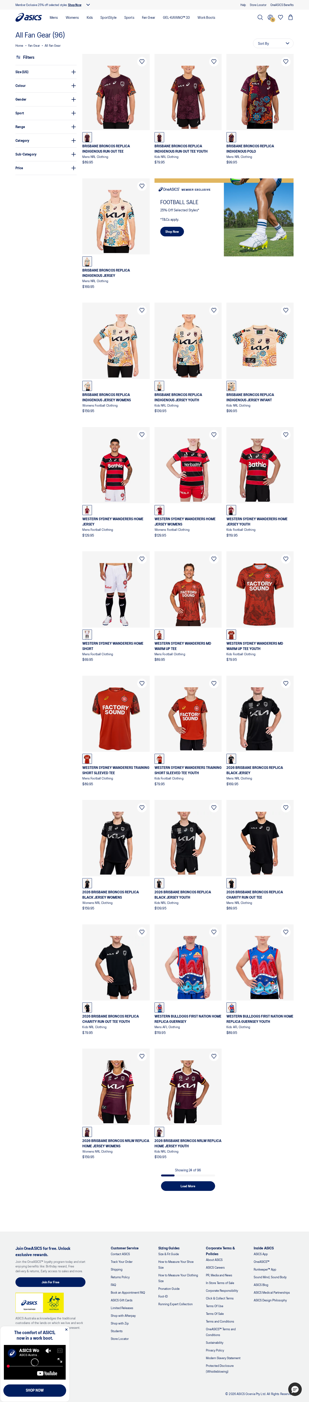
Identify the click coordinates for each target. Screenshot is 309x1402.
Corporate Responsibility (222, 1290)
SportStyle (108, 17)
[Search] (260, 17)
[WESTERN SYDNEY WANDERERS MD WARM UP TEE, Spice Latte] (159, 635)
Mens (54, 17)
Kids (90, 17)
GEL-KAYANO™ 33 (176, 17)
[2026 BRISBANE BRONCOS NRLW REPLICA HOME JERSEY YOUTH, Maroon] (159, 1132)
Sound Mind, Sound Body (270, 1277)
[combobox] (273, 43)
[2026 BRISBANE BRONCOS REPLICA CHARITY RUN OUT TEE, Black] (231, 883)
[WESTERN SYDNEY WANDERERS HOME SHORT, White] (87, 635)
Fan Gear (148, 17)
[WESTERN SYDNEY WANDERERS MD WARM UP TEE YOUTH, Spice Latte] (231, 635)
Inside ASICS (264, 1248)
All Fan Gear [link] (53, 45)
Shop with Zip (120, 1323)
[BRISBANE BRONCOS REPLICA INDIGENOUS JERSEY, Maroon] (87, 261)
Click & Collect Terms (220, 1298)
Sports (129, 17)
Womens (72, 17)
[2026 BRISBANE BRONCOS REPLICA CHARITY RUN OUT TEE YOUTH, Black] (87, 1007)
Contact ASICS (120, 1254)
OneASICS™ (261, 1261)
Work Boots (206, 17)
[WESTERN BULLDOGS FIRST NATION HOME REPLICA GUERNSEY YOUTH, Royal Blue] (231, 1007)
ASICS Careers (215, 1267)
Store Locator (120, 1339)
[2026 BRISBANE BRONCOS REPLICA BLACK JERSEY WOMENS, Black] (87, 883)
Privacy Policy (215, 1350)
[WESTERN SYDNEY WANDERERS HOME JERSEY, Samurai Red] (87, 510)
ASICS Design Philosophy (270, 1300)
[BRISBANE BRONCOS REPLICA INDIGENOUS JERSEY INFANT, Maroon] (231, 386)
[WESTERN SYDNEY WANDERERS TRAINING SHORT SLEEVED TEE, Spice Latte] (87, 759)
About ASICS (214, 1260)
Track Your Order (122, 1261)
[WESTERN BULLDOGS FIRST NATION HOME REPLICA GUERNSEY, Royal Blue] (159, 1007)
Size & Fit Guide (168, 1254)
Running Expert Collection (175, 1304)
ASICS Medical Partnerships (272, 1292)
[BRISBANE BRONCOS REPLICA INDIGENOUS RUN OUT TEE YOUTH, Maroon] (159, 137)
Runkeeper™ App (265, 1269)
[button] (295, 1389)
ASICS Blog (261, 1285)
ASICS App (261, 1254)
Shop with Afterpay (123, 1315)
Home (19, 45)
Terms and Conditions (220, 1321)
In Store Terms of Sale (220, 1283)
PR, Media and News (219, 1275)
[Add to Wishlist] (142, 61)
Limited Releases (122, 1308)
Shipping (116, 1269)
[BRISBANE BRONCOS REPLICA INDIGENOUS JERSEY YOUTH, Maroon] (159, 386)
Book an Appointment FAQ (128, 1292)
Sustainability (214, 1342)
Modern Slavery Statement (223, 1358)
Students (117, 1331)
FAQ (113, 1285)
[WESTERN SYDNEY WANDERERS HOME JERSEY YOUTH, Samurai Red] (231, 510)
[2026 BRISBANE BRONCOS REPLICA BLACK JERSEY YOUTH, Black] (159, 883)
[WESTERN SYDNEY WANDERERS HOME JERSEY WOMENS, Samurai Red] (159, 510)
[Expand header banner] (88, 5)
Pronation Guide (169, 1288)
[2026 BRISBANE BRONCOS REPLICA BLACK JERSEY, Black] (231, 759)
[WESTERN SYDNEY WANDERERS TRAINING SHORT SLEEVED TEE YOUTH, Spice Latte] (159, 759)
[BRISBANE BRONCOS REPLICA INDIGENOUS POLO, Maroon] (231, 137)
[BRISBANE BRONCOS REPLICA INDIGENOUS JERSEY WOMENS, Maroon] (87, 386)
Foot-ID (163, 1296)
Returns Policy (120, 1277)
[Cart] (290, 17)
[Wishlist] (280, 17)
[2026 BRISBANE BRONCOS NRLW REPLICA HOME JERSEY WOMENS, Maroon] (87, 1132)
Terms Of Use (214, 1306)
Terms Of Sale (215, 1313)
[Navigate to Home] (28, 17)
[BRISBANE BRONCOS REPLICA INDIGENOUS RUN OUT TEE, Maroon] (87, 137)
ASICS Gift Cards (122, 1300)
